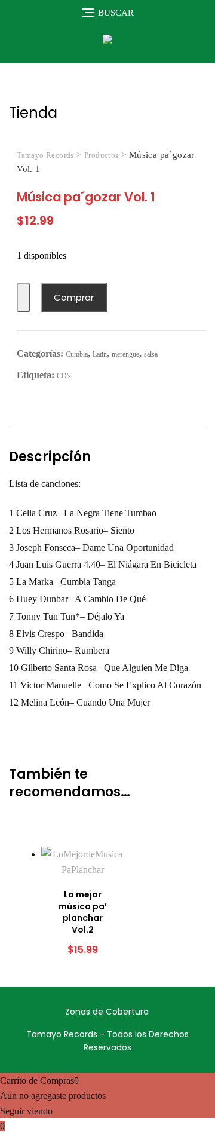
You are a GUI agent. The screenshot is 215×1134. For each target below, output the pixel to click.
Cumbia (77, 354)
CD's (64, 376)
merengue (125, 354)
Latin (100, 354)
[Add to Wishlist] (23, 298)
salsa (151, 354)
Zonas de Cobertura (107, 1011)
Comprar (74, 297)
